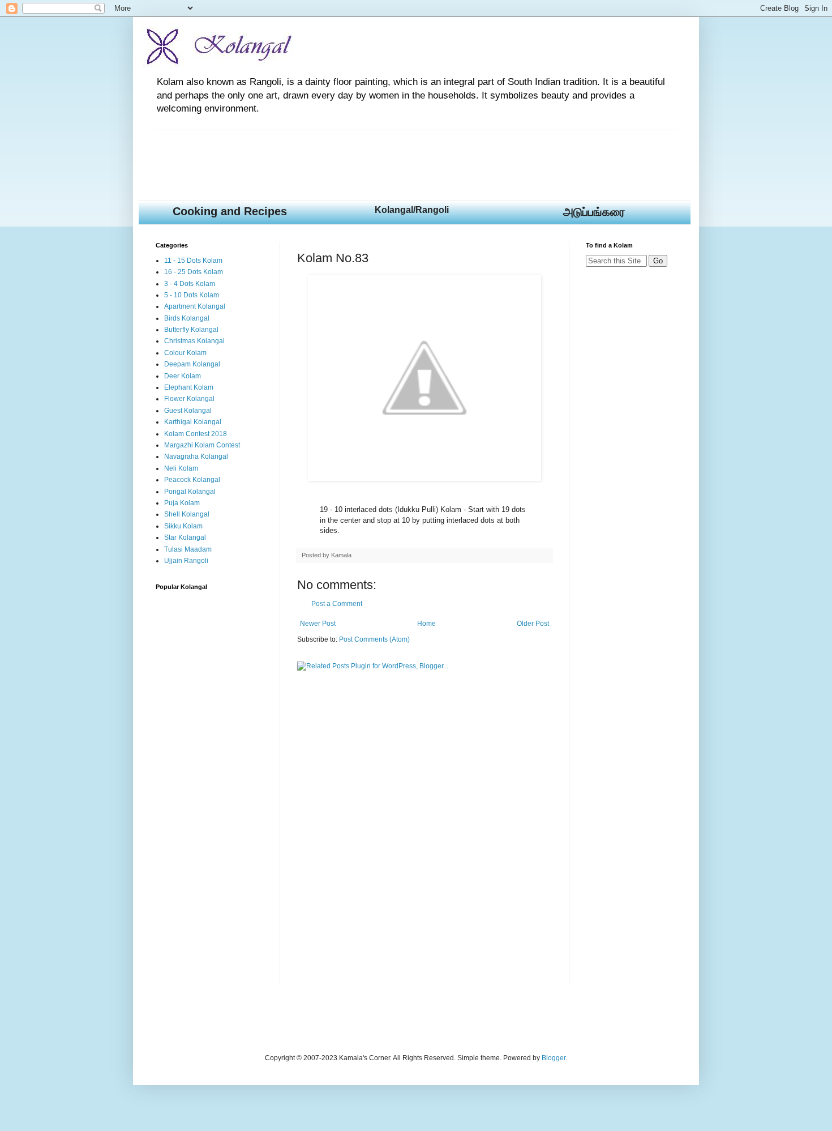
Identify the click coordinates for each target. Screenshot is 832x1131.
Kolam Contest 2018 (195, 434)
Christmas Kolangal (194, 341)
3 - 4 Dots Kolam (189, 284)
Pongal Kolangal (190, 492)
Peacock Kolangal (192, 480)
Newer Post (318, 624)
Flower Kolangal (189, 399)
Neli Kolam (181, 468)
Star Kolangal (185, 537)
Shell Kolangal (186, 514)
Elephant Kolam (188, 387)
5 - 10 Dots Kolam (191, 295)
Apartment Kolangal (194, 306)
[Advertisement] (362, 155)
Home (426, 624)
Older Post (533, 624)
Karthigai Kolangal (192, 422)
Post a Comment (336, 604)
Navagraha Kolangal (196, 456)
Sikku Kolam (183, 526)
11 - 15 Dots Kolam (193, 260)
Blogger (553, 1058)
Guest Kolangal (188, 411)
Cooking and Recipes (230, 211)
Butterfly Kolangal (191, 330)
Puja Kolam (182, 503)
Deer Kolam (182, 376)
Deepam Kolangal (192, 364)
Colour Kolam (185, 353)
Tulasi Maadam (188, 549)
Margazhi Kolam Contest (202, 445)
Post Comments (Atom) (374, 639)
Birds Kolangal (186, 318)
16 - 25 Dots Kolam (193, 272)
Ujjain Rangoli (186, 561)
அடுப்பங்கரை (594, 212)
